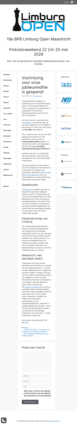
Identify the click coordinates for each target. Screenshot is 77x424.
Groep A (6, 86)
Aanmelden (26, 123)
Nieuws (26, 327)
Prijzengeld (7, 158)
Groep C (6, 97)
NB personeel (34, 175)
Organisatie (7, 164)
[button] (4, 420)
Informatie (6, 136)
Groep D (6, 102)
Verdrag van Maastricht (33, 287)
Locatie (5, 147)
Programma (7, 141)
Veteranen (6, 108)
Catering (6, 153)
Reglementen (7, 175)
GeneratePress (55, 421)
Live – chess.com (7, 122)
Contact (66, 2)
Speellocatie (26, 189)
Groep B (6, 91)
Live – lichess (7, 114)
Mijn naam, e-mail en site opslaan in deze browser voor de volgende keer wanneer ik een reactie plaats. (37, 393)
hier (26, 322)
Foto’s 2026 (7, 130)
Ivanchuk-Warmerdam (7, 77)
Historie (6, 186)
